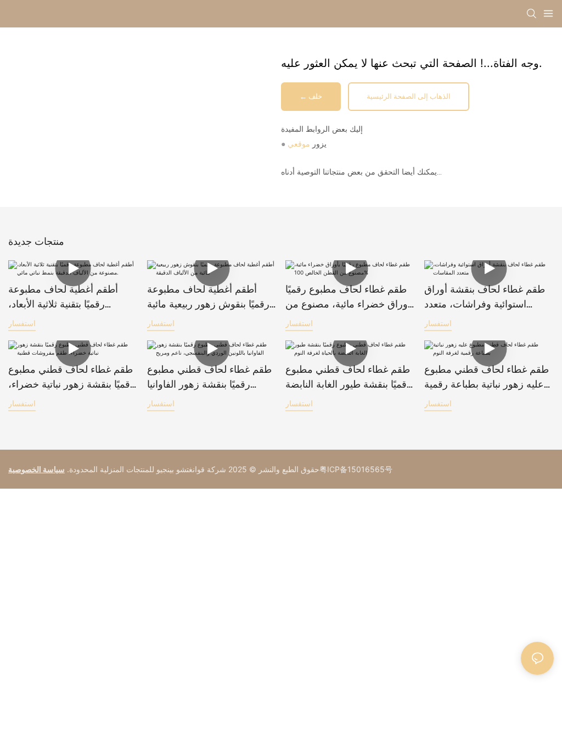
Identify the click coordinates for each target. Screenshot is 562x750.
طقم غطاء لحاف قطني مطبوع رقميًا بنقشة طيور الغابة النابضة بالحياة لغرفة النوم (348, 377)
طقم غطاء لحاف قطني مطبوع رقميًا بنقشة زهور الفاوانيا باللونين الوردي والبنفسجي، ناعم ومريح (209, 377)
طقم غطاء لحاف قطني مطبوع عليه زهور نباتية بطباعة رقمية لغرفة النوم (486, 377)
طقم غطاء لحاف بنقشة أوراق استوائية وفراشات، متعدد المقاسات (484, 297)
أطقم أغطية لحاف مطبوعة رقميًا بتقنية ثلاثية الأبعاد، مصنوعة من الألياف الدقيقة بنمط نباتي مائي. (63, 297)
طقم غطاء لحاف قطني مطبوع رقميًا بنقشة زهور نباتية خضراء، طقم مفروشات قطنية (71, 377)
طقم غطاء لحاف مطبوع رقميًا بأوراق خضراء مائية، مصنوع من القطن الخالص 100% (349, 297)
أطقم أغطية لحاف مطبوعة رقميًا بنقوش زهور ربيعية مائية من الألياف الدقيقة (208, 297)
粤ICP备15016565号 (355, 469)
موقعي (299, 144)
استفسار (22, 323)
